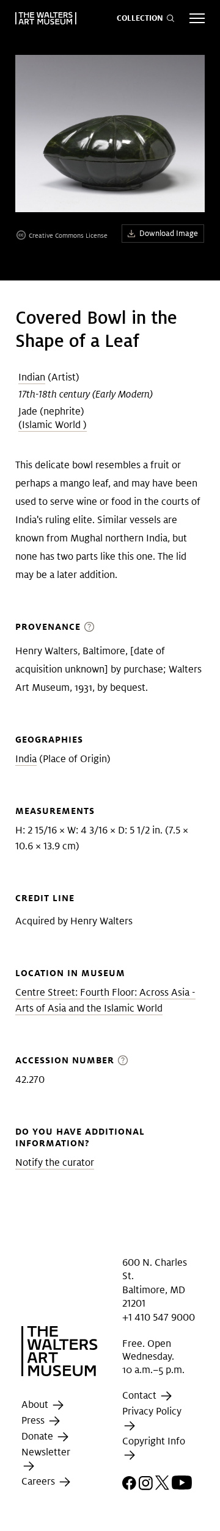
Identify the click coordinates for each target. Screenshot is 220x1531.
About (36, 1404)
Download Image (168, 233)
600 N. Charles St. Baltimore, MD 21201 (154, 1283)
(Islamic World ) (52, 424)
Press (34, 1420)
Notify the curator (54, 1162)
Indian (31, 377)
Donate (38, 1436)
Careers (39, 1482)
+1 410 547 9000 (158, 1316)
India (26, 758)
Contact (140, 1396)
